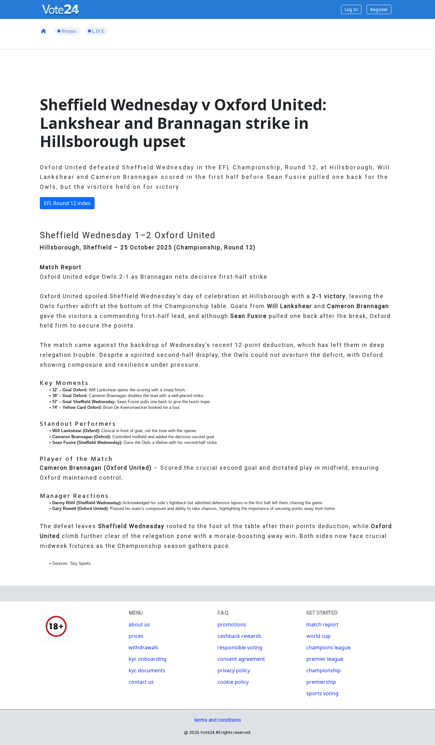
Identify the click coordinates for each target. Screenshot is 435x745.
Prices (136, 635)
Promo (69, 31)
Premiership (321, 681)
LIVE (98, 31)
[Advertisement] (217, 71)
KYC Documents (147, 670)
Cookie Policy (233, 681)
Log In (351, 9)
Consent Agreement (241, 658)
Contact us (141, 681)
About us (139, 624)
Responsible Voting (240, 647)
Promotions (232, 624)
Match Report (322, 624)
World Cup (318, 635)
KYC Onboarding (148, 658)
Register (379, 9)
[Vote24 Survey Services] (61, 8)
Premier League (324, 658)
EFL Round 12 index (67, 203)
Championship (323, 670)
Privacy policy (234, 670)
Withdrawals (143, 647)
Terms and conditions (217, 720)
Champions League (328, 647)
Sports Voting (322, 693)
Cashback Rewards (239, 635)
